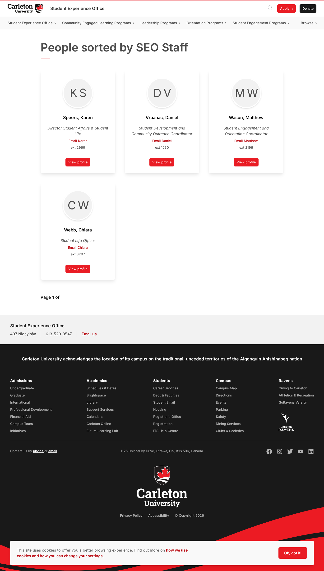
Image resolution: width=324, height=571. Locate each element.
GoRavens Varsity (293, 402)
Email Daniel (162, 141)
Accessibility (158, 515)
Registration (162, 424)
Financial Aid (20, 416)
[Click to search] (270, 8)
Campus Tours (21, 424)
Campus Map (226, 388)
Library (92, 402)
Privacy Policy (131, 515)
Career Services (165, 388)
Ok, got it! (292, 553)
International (20, 402)
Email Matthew (246, 141)
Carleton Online (99, 424)
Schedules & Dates (101, 388)
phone (38, 451)
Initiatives (18, 431)
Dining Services (228, 424)
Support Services (100, 409)
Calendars (95, 416)
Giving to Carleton (293, 388)
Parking (222, 409)
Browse (307, 23)
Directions (224, 395)
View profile (79, 163)
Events (221, 402)
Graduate (17, 395)
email (52, 451)
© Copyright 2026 (189, 515)
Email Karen (78, 141)
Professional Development (31, 409)
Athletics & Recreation (296, 395)
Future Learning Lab (102, 431)
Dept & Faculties (166, 395)
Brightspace (96, 395)
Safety (221, 416)
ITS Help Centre (165, 431)
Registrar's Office (167, 416)
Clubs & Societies (230, 431)
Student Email (164, 402)
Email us (89, 334)
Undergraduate (22, 388)
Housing (159, 409)
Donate (308, 8)
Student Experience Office (77, 8)
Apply (285, 8)
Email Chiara (78, 247)
